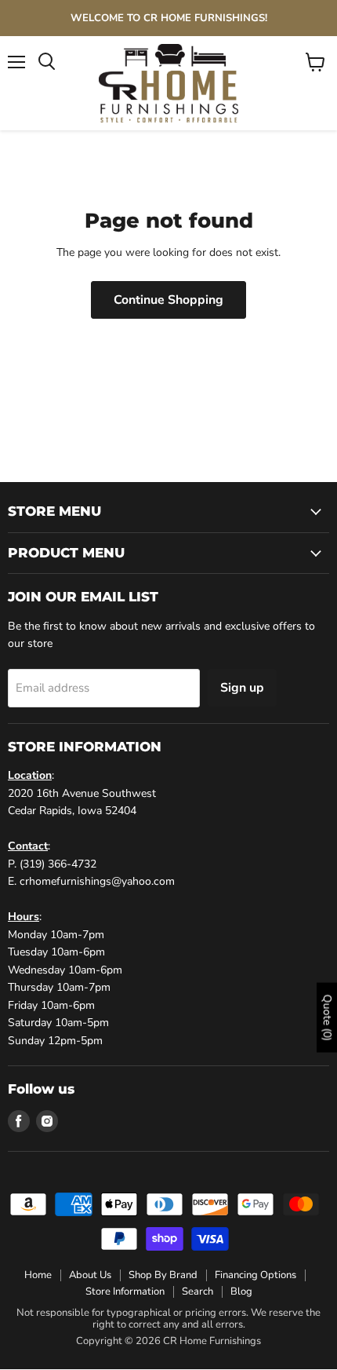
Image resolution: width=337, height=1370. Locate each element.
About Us (90, 1275)
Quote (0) (327, 1017)
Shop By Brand (163, 1275)
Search (197, 1291)
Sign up (242, 687)
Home (38, 1275)
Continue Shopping (168, 300)
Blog (241, 1291)
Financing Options (255, 1275)
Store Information (125, 1291)
